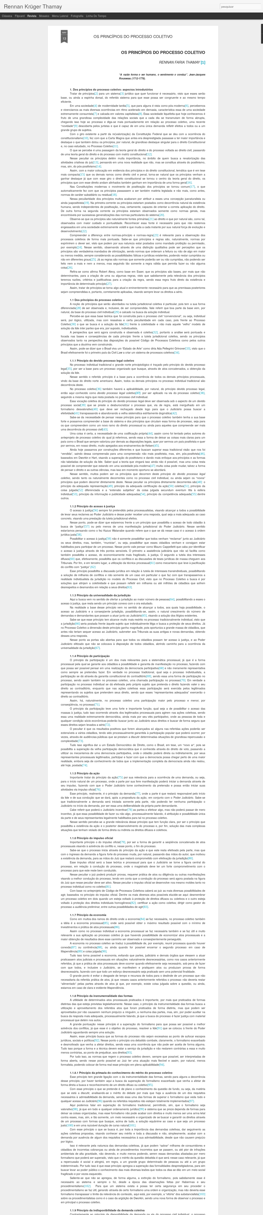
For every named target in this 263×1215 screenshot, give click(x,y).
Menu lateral (60, 16)
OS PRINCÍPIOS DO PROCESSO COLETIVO (133, 36)
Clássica (7, 16)
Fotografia (77, 16)
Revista (31, 16)
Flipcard (20, 16)
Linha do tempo (96, 16)
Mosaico (44, 16)
